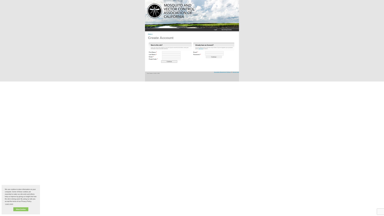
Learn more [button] (9, 204)
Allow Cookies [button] (21, 209)
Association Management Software (222, 72)
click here (201, 48)
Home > (150, 34)
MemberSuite (236, 72)
